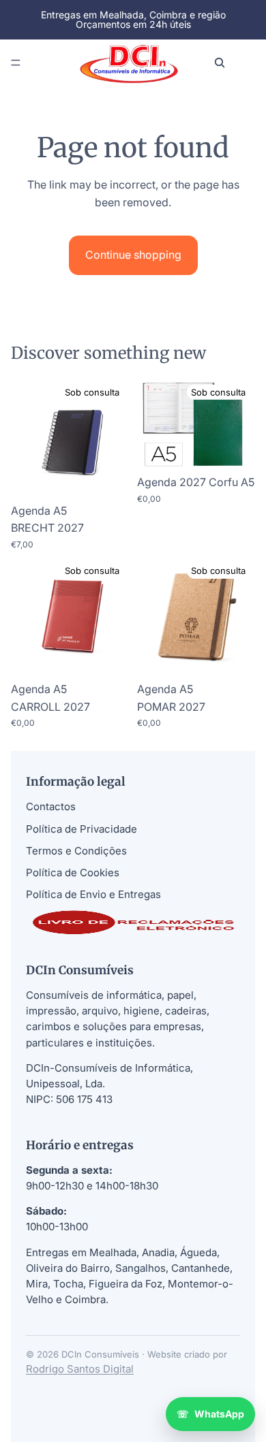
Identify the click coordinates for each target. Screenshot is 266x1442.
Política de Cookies (72, 872)
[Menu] (15, 62)
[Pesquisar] (220, 63)
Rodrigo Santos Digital (80, 1368)
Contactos (51, 806)
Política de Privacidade (81, 828)
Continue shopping (133, 254)
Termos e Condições (76, 850)
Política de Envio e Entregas (93, 894)
